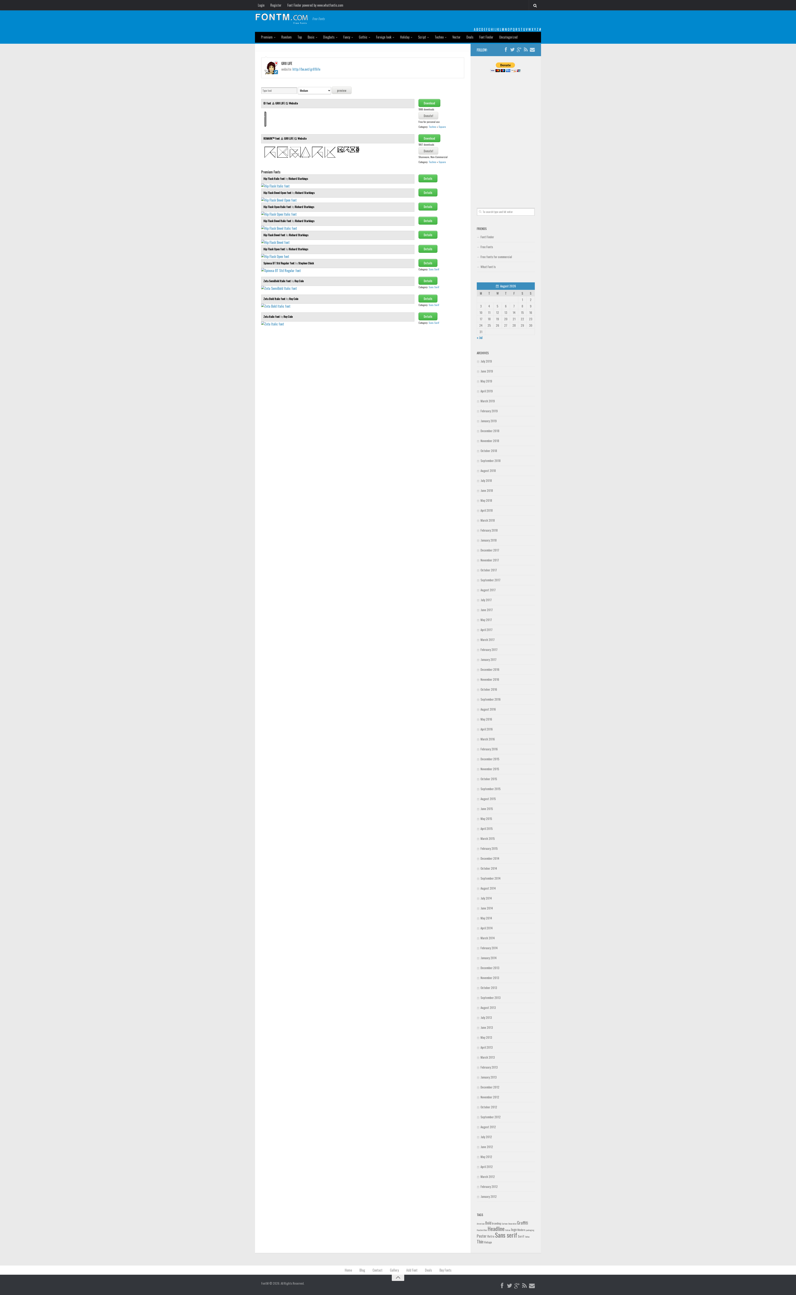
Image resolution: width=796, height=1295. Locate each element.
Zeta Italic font (271, 316)
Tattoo (527, 1236)
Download (429, 103)
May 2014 (486, 918)
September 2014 (491, 878)
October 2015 (489, 778)
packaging (530, 1230)
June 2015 (487, 808)
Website (293, 103)
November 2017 (490, 560)
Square (442, 126)
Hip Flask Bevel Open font (277, 192)
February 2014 (489, 948)
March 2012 (488, 1176)
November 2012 (490, 1097)
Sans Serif (434, 269)
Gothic (363, 37)
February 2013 (489, 1067)
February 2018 (489, 530)
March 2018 (488, 520)
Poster (482, 1236)
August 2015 (488, 798)
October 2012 (489, 1107)
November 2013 (490, 977)
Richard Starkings (298, 178)
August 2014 (488, 888)
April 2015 (487, 828)
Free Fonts (487, 246)
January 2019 (489, 420)
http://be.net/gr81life (306, 69)
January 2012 (489, 1196)
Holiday (404, 37)
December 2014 (490, 858)
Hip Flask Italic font (274, 178)
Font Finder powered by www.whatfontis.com (315, 5)
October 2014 (489, 868)
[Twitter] (512, 49)
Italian (507, 1230)
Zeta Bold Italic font (274, 298)
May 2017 (486, 619)
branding (496, 1223)
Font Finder (486, 37)
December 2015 (490, 759)
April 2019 (487, 391)
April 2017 (487, 629)
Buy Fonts (445, 1270)
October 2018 (489, 450)
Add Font (411, 1270)
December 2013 (490, 967)
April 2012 (487, 1166)
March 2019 (488, 401)
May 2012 (486, 1156)
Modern (521, 1230)
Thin (480, 1241)
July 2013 (486, 1017)
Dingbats (329, 37)
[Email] (532, 49)
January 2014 (489, 957)
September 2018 (491, 460)
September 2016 (491, 699)
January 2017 (488, 659)
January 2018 (489, 540)
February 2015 (489, 848)
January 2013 (489, 1077)
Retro (490, 1236)
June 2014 (487, 908)
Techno (439, 37)
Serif (521, 1236)
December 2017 (490, 550)
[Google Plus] (519, 49)
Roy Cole (299, 281)
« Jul (479, 337)
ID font (267, 103)
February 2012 (489, 1186)
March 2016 (488, 739)
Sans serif (506, 1234)
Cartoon (505, 1223)
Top (299, 37)
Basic (311, 37)
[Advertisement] (506, 135)
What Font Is (488, 266)
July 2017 (486, 599)
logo (514, 1229)
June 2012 (487, 1146)
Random (286, 37)
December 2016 (490, 669)
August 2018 (488, 470)
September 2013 (491, 997)
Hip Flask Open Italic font (277, 206)
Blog (362, 1270)
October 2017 (489, 570)
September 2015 (491, 788)
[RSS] (525, 49)
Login (261, 5)
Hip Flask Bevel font (274, 235)
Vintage (488, 1242)
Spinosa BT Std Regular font (279, 263)
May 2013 (486, 1037)
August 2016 (488, 709)
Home (348, 1270)
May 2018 (486, 500)
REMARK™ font (271, 138)
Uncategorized (508, 37)
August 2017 (488, 590)
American (481, 1223)
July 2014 (486, 898)
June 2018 (487, 490)
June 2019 (487, 371)
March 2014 (488, 938)
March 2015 (488, 838)
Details (428, 178)
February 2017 (489, 649)
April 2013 (487, 1047)
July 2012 (486, 1136)
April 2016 (487, 729)
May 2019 (486, 381)
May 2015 (486, 818)
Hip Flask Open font (274, 249)
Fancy (346, 37)
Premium (267, 37)
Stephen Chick (306, 263)
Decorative (512, 1223)
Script (422, 37)
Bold (488, 1223)
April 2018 (487, 510)
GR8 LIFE (280, 103)
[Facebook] (505, 49)
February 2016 (489, 749)
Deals (469, 37)
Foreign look (383, 37)
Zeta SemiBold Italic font (277, 281)
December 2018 (490, 430)
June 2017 (487, 609)
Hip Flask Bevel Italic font (277, 221)
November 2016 (490, 679)
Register (276, 5)
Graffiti (522, 1222)
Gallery (394, 1270)
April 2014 (487, 928)
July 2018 (486, 480)
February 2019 (489, 411)
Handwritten (482, 1230)
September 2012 (491, 1117)
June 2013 (487, 1027)
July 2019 (486, 361)
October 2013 (489, 987)
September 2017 (490, 580)
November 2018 (490, 440)
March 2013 (488, 1057)
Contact (377, 1270)
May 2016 (486, 719)
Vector (456, 37)
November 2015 (490, 769)
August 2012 (488, 1127)
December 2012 (490, 1087)
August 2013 (488, 1007)
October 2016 (489, 689)
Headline (496, 1228)
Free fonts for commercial (496, 256)
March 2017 (488, 639)
